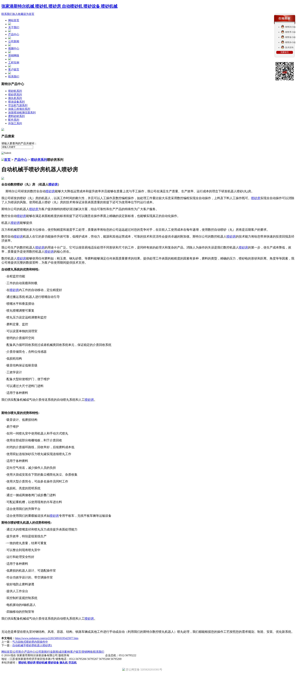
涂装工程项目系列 (19, 108)
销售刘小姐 (290, 27)
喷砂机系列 (15, 90)
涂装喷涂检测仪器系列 (22, 112)
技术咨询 (289, 47)
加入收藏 (17, 14)
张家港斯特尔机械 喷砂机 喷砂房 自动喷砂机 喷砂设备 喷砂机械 (59, 6)
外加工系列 (15, 123)
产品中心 (13, 34)
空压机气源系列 (17, 105)
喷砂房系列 (15, 94)
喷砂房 (53, 184)
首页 (7, 159)
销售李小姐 (290, 32)
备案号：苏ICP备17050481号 (87, 655)
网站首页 (13, 20)
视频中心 (13, 48)
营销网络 (13, 55)
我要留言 (285, 52)
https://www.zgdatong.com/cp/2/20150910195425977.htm (46, 638)
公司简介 (18, 651)
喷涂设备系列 (16, 101)
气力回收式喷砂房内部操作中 (30, 641)
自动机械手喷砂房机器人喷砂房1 (32, 645)
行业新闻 (52, 651)
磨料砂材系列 (16, 116)
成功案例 (64, 651)
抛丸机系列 (15, 98)
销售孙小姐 (290, 42)
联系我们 (6, 14)
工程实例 (13, 62)
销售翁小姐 (290, 37)
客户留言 (13, 69)
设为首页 (28, 14)
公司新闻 (13, 41)
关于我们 (13, 27)
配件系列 (13, 119)
